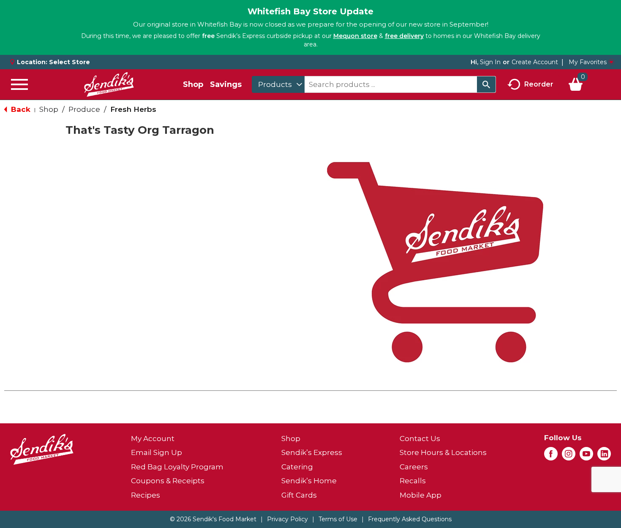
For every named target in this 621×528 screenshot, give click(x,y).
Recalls (413, 481)
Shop (193, 84)
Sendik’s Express (311, 452)
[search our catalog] (486, 84)
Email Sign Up (156, 452)
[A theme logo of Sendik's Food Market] (109, 84)
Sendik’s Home (309, 481)
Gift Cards (299, 495)
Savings (226, 84)
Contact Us (420, 438)
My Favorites (588, 62)
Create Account (535, 62)
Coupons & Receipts (167, 481)
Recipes (145, 495)
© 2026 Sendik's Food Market (213, 519)
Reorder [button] (538, 84)
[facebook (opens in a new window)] (551, 456)
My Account (152, 438)
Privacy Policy (287, 519)
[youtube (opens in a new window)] (586, 456)
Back (19, 109)
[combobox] (278, 84)
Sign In (490, 62)
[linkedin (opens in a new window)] (604, 456)
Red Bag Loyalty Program (177, 467)
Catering (297, 467)
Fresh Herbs (133, 109)
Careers (414, 467)
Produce (84, 109)
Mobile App (420, 495)
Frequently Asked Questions (410, 519)
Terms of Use (338, 519)
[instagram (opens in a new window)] (568, 456)
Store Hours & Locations (443, 452)
